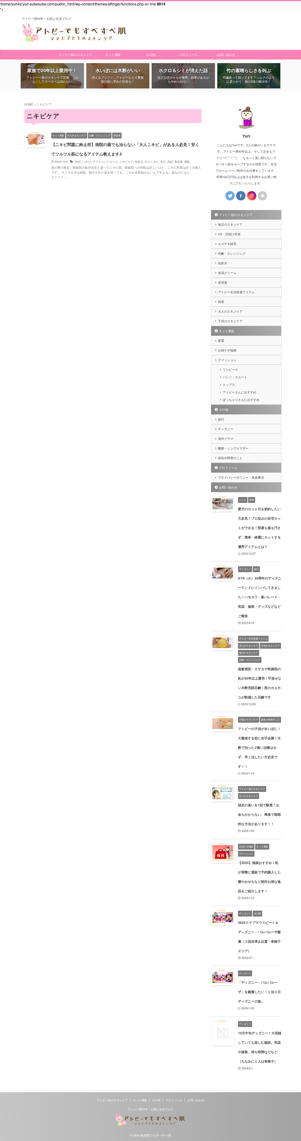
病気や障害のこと (230, 458)
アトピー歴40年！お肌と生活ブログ (150, 1109)
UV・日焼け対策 (229, 234)
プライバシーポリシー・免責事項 (241, 477)
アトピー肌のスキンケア (75, 54)
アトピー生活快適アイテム (236, 292)
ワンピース (230, 369)
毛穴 (163, 161)
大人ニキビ (152, 161)
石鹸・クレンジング (232, 253)
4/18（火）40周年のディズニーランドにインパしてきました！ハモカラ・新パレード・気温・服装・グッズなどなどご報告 (259, 597)
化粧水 (139, 161)
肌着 (221, 301)
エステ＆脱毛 (227, 243)
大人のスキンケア (230, 311)
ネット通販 (113, 54)
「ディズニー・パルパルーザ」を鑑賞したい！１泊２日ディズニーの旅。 (259, 991)
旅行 (221, 419)
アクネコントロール (105, 161)
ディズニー (225, 429)
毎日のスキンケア (230, 224)
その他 (150, 54)
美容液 (178, 161)
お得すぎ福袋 (227, 350)
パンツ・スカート (235, 377)
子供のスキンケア (230, 321)
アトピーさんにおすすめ (239, 392)
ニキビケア (126, 161)
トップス (229, 384)
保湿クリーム (227, 272)
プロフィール (188, 54)
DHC (78, 161)
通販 (187, 161)
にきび (87, 161)
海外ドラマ (225, 438)
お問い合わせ (226, 54)
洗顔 (170, 161)
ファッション (227, 360)
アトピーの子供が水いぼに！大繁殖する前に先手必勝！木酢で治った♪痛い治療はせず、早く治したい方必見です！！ (259, 747)
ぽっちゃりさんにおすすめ (241, 399)
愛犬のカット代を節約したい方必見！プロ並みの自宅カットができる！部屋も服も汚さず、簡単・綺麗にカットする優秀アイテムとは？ (259, 527)
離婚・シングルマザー (233, 448)
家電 (221, 340)
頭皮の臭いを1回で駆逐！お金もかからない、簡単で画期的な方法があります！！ (259, 814)
